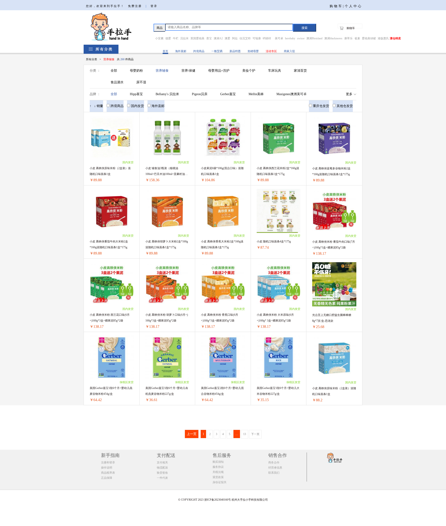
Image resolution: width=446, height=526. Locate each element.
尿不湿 (141, 82)
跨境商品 (198, 51)
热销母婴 (253, 51)
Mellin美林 (256, 94)
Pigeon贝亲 (199, 94)
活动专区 (271, 51)
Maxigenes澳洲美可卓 (291, 94)
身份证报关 (219, 482)
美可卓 (279, 38)
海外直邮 (180, 51)
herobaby (290, 38)
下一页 (255, 434)
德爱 (168, 38)
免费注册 (135, 6)
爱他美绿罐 (369, 38)
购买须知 (218, 461)
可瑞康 (257, 38)
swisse (301, 38)
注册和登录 (108, 462)
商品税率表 (108, 472)
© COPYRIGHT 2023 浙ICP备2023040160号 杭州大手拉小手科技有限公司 (223, 499)
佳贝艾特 (245, 38)
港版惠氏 (383, 38)
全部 (114, 70)
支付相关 (162, 462)
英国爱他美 (197, 38)
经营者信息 (275, 467)
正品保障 (106, 477)
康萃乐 (348, 38)
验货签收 (162, 472)
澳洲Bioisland (314, 38)
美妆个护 (248, 70)
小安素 (159, 38)
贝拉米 (184, 38)
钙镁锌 (267, 38)
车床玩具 (274, 70)
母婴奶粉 (136, 70)
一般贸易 (217, 51)
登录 (154, 6)
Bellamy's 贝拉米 (167, 94)
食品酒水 (117, 82)
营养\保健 (188, 70)
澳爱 (227, 38)
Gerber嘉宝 (228, 94)
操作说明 (106, 467)
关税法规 (218, 472)
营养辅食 (162, 70)
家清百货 (300, 70)
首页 (165, 51)
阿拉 (235, 38)
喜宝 (209, 38)
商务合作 (273, 462)
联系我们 (273, 472)
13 (244, 434)
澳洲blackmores (333, 38)
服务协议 (218, 467)
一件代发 (162, 477)
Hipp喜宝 (136, 94)
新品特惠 (235, 51)
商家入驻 (289, 51)
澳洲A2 (218, 38)
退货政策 (218, 477)
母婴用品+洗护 (219, 70)
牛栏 (175, 38)
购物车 (351, 28)
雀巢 (357, 38)
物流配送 (162, 467)
